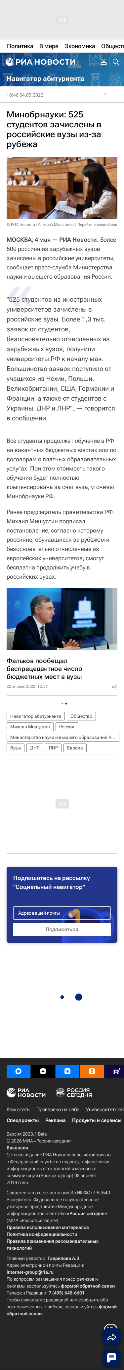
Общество (81, 716)
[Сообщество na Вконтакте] (67, 1071)
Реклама (55, 1120)
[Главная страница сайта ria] (39, 62)
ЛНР (53, 747)
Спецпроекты (23, 1120)
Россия (66, 726)
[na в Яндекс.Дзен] (43, 1071)
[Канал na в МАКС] (18, 1071)
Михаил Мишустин (30, 726)
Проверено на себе (57, 1109)
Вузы (15, 747)
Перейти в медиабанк (97, 224)
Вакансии (17, 1147)
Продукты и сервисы (96, 1120)
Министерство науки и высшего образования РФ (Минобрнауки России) (64, 737)
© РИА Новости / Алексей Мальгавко (40, 224)
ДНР (34, 747)
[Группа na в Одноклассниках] (92, 1071)
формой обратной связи (88, 1286)
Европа (75, 747)
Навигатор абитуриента (35, 716)
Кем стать (18, 1109)
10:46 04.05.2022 (25, 95)
